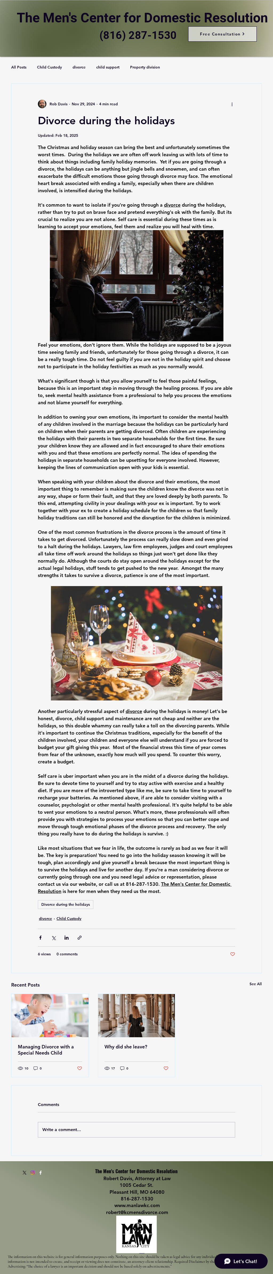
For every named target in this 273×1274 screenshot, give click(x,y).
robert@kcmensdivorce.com (137, 1212)
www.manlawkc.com (137, 1205)
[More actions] (232, 104)
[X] (24, 1172)
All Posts (18, 67)
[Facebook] (40, 1172)
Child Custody (49, 67)
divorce (79, 67)
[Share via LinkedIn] (66, 937)
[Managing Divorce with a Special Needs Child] (50, 1015)
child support (107, 67)
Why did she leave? (126, 1047)
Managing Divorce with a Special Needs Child (46, 1050)
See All (256, 983)
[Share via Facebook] (40, 937)
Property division (145, 67)
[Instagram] (32, 1172)
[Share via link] (79, 937)
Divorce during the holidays (65, 904)
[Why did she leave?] (136, 1015)
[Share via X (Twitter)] (53, 937)
